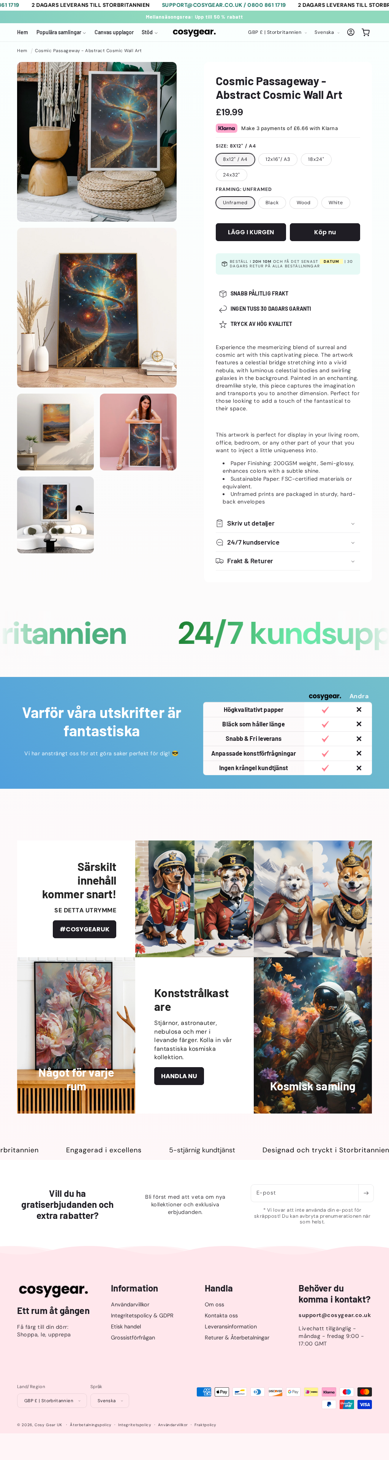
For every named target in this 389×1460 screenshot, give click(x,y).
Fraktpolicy (205, 1424)
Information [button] (134, 1288)
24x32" (231, 175)
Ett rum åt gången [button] (53, 1310)
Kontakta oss (221, 1315)
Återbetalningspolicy (91, 1424)
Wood (304, 203)
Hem (22, 51)
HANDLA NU (179, 1076)
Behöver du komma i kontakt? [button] (335, 1293)
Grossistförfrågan (133, 1337)
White (336, 203)
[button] (61, 32)
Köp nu (325, 232)
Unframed (235, 203)
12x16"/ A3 (278, 159)
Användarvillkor (130, 1304)
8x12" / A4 (235, 159)
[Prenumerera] (365, 1193)
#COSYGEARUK (84, 929)
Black (272, 203)
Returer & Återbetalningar (237, 1337)
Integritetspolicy (135, 1424)
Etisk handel (126, 1326)
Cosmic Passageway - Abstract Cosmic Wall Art (88, 51)
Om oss (214, 1304)
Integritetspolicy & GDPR (142, 1315)
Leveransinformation (231, 1326)
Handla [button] (219, 1288)
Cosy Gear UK (48, 1424)
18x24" (316, 159)
